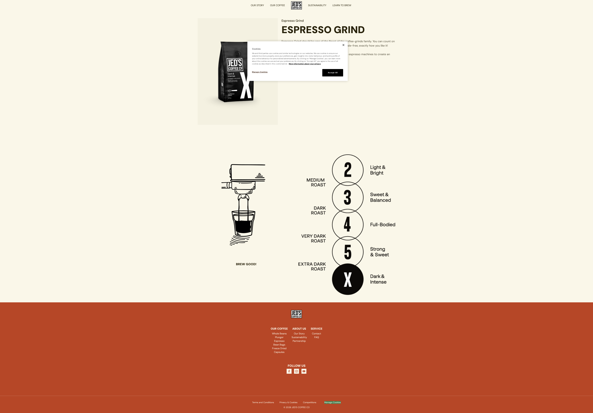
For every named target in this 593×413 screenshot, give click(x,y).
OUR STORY (257, 5)
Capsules (279, 352)
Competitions (309, 402)
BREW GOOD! (246, 264)
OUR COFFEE (277, 5)
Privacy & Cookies (288, 402)
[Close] (343, 45)
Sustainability (299, 337)
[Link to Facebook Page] (289, 371)
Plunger (279, 337)
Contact (316, 333)
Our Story (299, 333)
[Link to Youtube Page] (303, 371)
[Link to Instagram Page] (296, 371)
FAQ (316, 337)
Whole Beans (279, 333)
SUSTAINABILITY (317, 5)
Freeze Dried (279, 348)
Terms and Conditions (263, 402)
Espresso (279, 341)
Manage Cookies (332, 402)
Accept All (333, 73)
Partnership (299, 341)
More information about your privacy (305, 64)
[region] (297, 61)
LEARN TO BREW (341, 5)
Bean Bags (279, 344)
